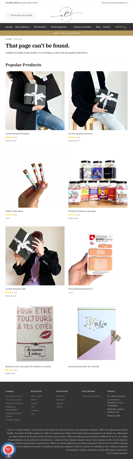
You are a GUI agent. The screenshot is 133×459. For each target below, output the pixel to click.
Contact (34, 403)
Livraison (35, 410)
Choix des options (35, 145)
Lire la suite (98, 378)
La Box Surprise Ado (15, 288)
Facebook (60, 396)
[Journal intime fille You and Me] (98, 333)
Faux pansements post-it (80, 288)
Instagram (60, 399)
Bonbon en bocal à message (82, 211)
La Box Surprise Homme (80, 133)
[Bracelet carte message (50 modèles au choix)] (35, 333)
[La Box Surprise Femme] (35, 100)
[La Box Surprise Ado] (35, 255)
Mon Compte (36, 396)
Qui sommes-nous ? (14, 396)
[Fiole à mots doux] (35, 178)
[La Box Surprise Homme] (98, 100)
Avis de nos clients (13, 399)
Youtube (60, 403)
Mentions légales (12, 419)
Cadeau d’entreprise (91, 396)
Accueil (8, 39)
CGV (33, 414)
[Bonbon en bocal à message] (98, 178)
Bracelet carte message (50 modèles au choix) (28, 366)
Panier (34, 399)
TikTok (59, 406)
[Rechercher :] (20, 15)
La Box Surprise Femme (17, 133)
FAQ (33, 406)
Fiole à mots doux (14, 211)
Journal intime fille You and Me (83, 366)
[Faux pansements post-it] (98, 255)
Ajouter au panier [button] (35, 223)
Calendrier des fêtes (14, 403)
